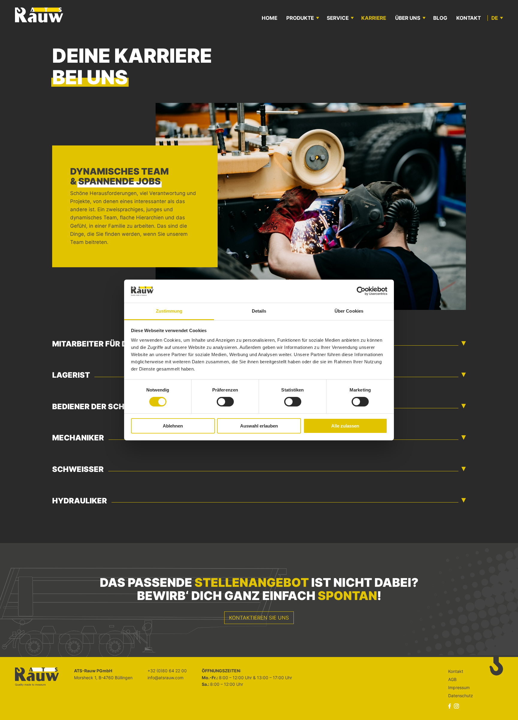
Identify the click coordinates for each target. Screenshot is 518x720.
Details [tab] (259, 311)
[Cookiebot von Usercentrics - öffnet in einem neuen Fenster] (361, 291)
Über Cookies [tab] (349, 311)
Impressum (459, 687)
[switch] (225, 401)
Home (269, 18)
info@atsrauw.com (165, 677)
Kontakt (468, 18)
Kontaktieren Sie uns (259, 618)
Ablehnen (173, 425)
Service (338, 18)
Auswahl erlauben (259, 425)
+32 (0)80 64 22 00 (167, 670)
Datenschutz (460, 695)
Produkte (300, 18)
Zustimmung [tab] (169, 311)
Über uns (407, 18)
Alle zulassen (345, 425)
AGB (452, 679)
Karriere (373, 18)
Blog (440, 18)
